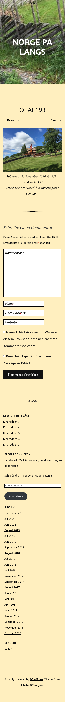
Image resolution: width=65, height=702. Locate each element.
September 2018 (14, 547)
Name (9, 304)
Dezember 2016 (13, 621)
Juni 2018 (10, 564)
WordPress (36, 679)
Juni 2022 (10, 524)
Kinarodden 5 (11, 433)
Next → (56, 120)
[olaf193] (32, 171)
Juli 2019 (9, 535)
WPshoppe (36, 685)
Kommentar (14, 253)
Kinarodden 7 (11, 421)
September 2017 (14, 581)
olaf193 (37, 182)
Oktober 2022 (12, 513)
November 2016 (14, 627)
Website (11, 322)
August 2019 (12, 530)
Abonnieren (16, 496)
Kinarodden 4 (11, 438)
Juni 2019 (10, 541)
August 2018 (12, 553)
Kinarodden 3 (11, 444)
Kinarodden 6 (11, 427)
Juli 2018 (9, 558)
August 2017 (12, 587)
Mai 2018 (10, 570)
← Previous (11, 120)
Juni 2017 (10, 593)
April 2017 (10, 604)
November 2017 (14, 576)
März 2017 (10, 610)
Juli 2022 (9, 518)
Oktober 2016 (12, 633)
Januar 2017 (12, 616)
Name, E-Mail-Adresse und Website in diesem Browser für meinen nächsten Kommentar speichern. (31, 339)
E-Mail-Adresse (15, 313)
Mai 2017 (10, 598)
